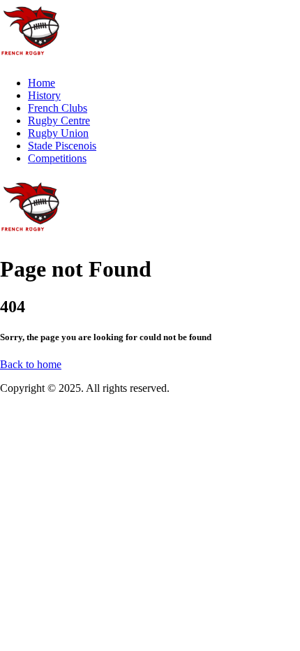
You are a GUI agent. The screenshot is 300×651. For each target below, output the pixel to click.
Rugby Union (58, 133)
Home (41, 83)
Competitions (57, 158)
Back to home (30, 364)
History (44, 95)
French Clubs (57, 108)
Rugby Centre (59, 120)
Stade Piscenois (62, 146)
